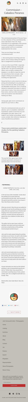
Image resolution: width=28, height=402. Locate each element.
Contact (5, 343)
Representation (7, 362)
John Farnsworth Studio (11, 397)
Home (4, 324)
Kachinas (5, 332)
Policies (5, 351)
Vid (3, 347)
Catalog (5, 328)
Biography (5, 358)
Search (4, 355)
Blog (4, 339)
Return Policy (6, 370)
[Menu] (25, 3)
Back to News (15, 312)
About (4, 336)
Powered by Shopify (21, 397)
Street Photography (8, 366)
